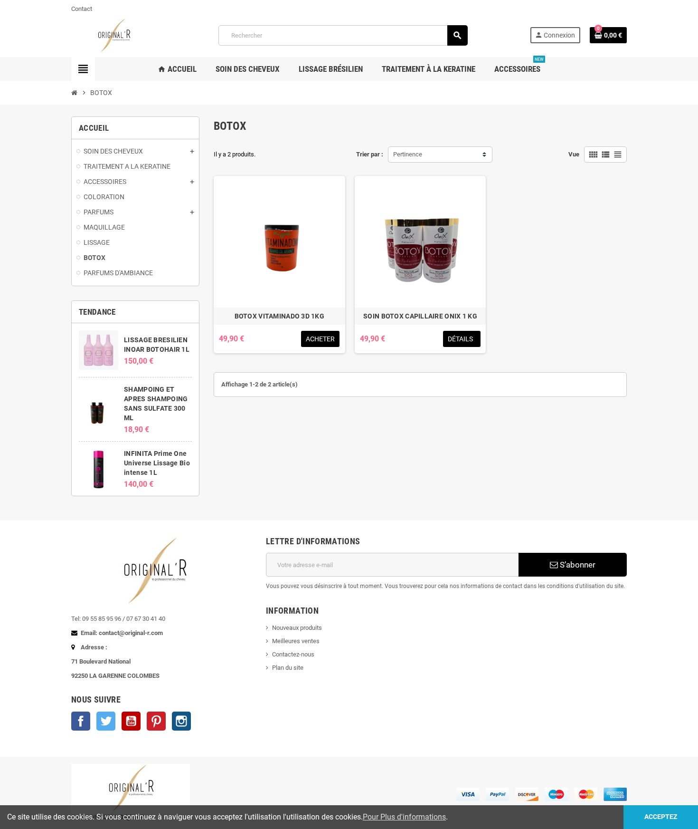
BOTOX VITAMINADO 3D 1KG (279, 316)
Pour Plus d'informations (404, 816)
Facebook (80, 721)
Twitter (105, 721)
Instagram (181, 721)
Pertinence (407, 154)
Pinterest (156, 721)
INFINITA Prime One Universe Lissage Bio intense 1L (157, 463)
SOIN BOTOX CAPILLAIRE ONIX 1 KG (420, 316)
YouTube (131, 721)
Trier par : (369, 154)
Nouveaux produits (297, 627)
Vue (573, 154)
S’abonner (576, 564)
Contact (81, 8)
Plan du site (287, 667)
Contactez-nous (293, 654)
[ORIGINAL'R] (113, 35)
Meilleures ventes (296, 641)
